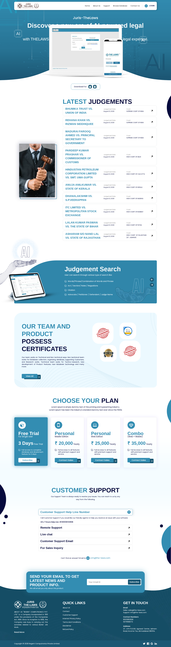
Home (87, 6)
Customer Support (70, 615)
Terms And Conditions (72, 622)
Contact (66, 611)
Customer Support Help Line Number (65, 512)
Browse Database (120, 6)
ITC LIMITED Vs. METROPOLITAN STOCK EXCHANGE (81, 211)
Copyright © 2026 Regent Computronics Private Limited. (37, 643)
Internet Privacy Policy (72, 618)
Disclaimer (67, 626)
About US (66, 608)
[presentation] (152, 280)
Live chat (46, 534)
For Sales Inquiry (51, 548)
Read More (19, 632)
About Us (96, 6)
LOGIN (151, 6)
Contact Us (135, 6)
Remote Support (51, 527)
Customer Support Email (56, 541)
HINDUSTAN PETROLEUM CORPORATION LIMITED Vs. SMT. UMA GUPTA (82, 173)
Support (107, 6)
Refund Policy (68, 629)
